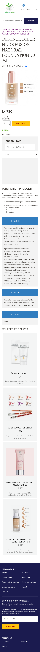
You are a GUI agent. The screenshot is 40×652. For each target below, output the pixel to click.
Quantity (6, 119)
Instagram (24, 641)
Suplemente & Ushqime (10, 582)
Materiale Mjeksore (29, 582)
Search (31, 20)
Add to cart (21, 123)
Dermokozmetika (8, 587)
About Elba (26, 577)
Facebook (5, 641)
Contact (5, 592)
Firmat (24, 587)
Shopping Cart (7, 577)
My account (26, 572)
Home (4, 29)
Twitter (5, 646)
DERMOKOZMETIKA (17, 29)
